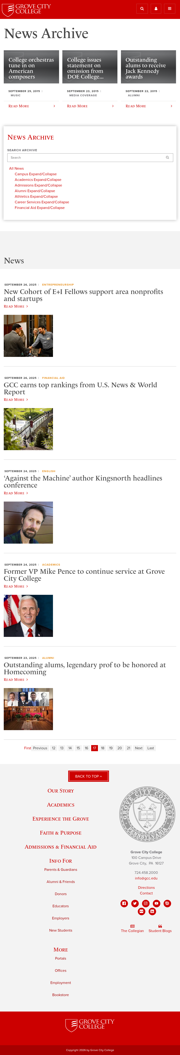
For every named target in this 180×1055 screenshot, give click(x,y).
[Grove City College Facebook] (124, 903)
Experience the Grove (60, 818)
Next (138, 748)
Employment (60, 982)
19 (110, 748)
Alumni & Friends (61, 881)
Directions (146, 887)
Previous (40, 748)
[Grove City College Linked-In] (152, 911)
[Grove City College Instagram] (146, 903)
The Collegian (132, 931)
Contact (146, 893)
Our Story (61, 790)
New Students (60, 930)
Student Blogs (160, 931)
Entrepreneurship (58, 284)
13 (62, 748)
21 (128, 748)
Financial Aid (53, 378)
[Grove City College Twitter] (135, 903)
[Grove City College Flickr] (141, 911)
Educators (60, 906)
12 (53, 748)
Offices (60, 970)
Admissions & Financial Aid (61, 846)
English (49, 471)
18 (102, 748)
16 (86, 748)
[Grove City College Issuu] (167, 903)
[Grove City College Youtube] (156, 903)
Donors (61, 894)
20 (119, 748)
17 (94, 748)
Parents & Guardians (60, 869)
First (27, 748)
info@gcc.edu (146, 878)
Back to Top (87, 776)
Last (150, 748)
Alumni (48, 658)
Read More (14, 306)
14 (70, 748)
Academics (51, 564)
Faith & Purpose (61, 832)
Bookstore (60, 995)
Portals (60, 958)
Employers (60, 918)
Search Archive (22, 150)
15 (78, 748)
